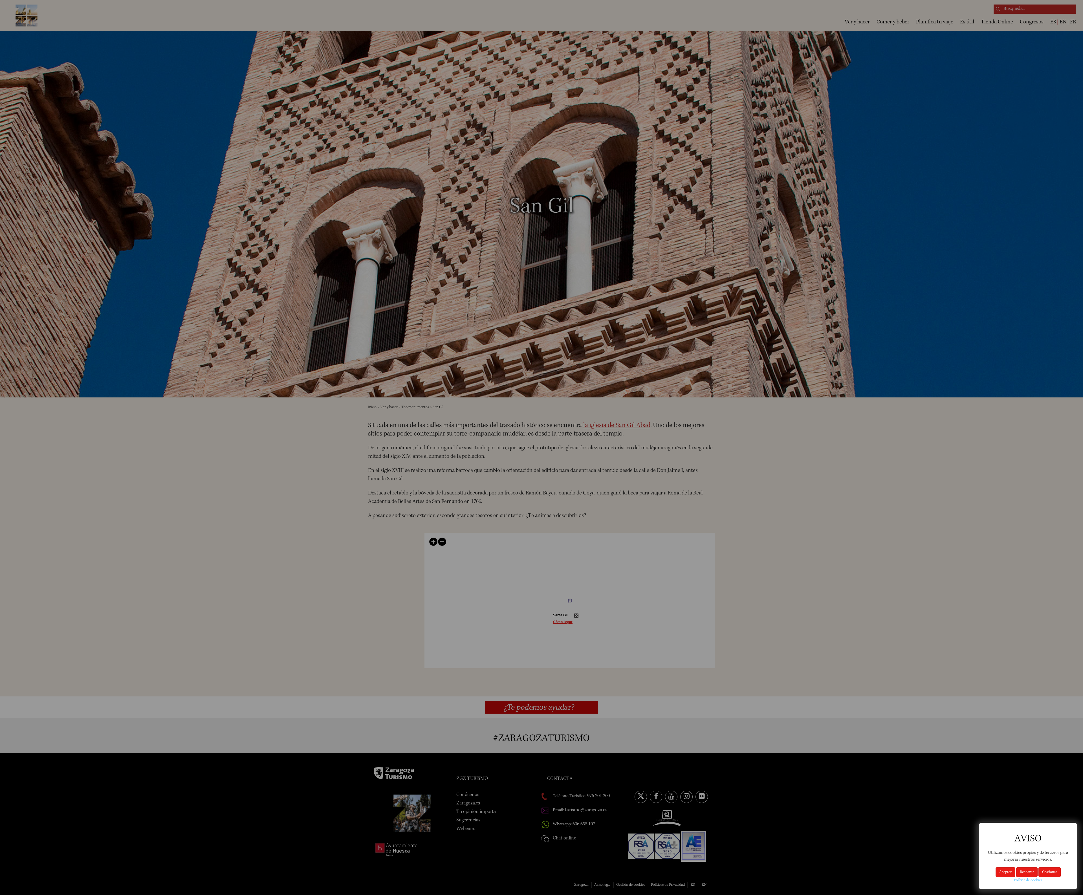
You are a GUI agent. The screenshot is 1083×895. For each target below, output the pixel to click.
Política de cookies (1028, 880)
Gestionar (1049, 872)
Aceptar (1005, 872)
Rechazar (1027, 872)
